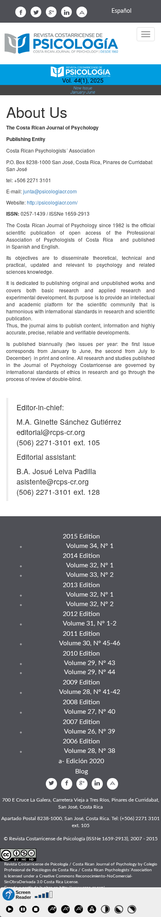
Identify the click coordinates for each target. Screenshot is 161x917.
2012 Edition (81, 614)
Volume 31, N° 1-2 (89, 623)
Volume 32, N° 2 (90, 604)
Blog (81, 771)
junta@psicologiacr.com (50, 191)
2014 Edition (81, 556)
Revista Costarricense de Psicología (64, 44)
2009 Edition (81, 682)
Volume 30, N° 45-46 (89, 643)
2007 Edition (81, 722)
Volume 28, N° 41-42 (89, 692)
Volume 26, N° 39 (89, 731)
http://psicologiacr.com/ (52, 202)
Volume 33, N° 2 (90, 574)
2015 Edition (81, 536)
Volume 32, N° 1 (90, 565)
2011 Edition (81, 633)
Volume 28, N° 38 (89, 751)
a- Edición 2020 (81, 761)
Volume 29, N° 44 (89, 672)
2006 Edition (81, 741)
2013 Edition (81, 585)
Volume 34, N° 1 (90, 546)
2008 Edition (81, 702)
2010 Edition (81, 653)
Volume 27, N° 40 (89, 711)
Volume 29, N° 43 (89, 663)
